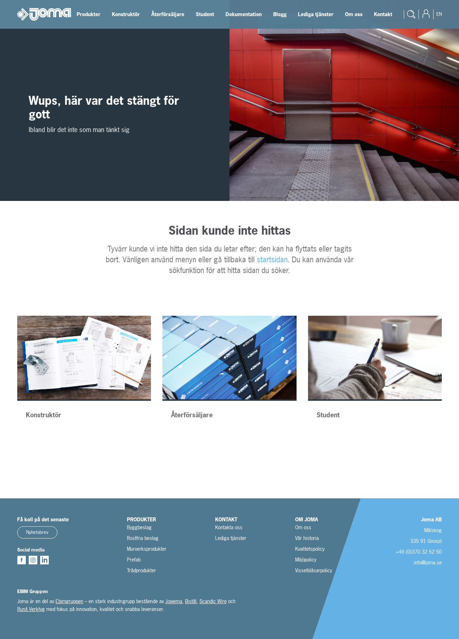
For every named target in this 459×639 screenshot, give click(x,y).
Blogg (280, 14)
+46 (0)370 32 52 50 (419, 551)
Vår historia (307, 538)
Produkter (88, 14)
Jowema (173, 601)
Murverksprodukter (146, 548)
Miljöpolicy (305, 559)
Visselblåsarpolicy (313, 570)
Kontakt (383, 14)
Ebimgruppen (69, 601)
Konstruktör (126, 14)
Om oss (354, 14)
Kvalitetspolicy (310, 548)
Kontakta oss (228, 527)
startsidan (272, 259)
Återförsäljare (167, 14)
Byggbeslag (139, 527)
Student (205, 14)
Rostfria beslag (142, 538)
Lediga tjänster (315, 14)
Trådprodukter (141, 570)
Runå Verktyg (31, 609)
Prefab (134, 559)
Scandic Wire (213, 601)
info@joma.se (428, 562)
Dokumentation (244, 14)
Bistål (191, 601)
